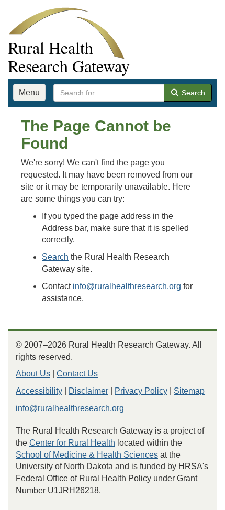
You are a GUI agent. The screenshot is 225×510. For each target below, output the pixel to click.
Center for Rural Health (72, 442)
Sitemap (189, 390)
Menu (29, 92)
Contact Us (77, 373)
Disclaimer (88, 390)
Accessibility (39, 390)
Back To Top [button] (191, 497)
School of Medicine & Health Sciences (87, 454)
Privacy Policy (141, 390)
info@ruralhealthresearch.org (127, 286)
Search (192, 92)
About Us (33, 373)
